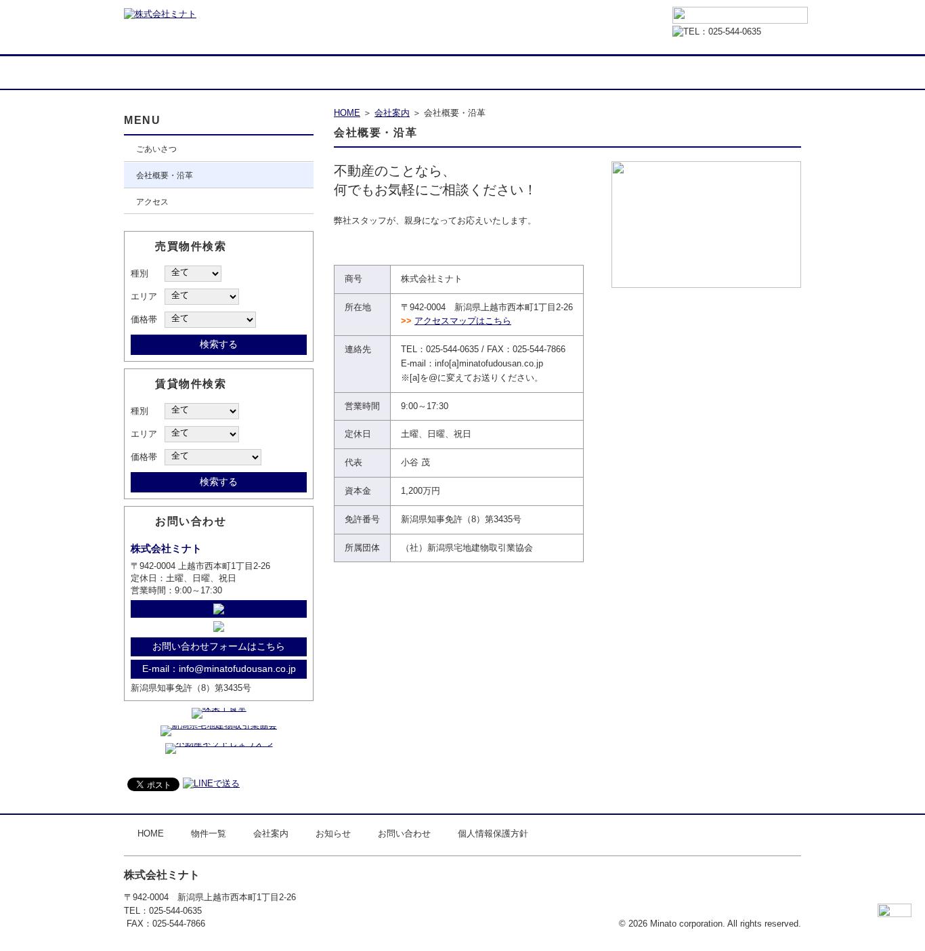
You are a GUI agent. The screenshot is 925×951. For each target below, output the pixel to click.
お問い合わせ (723, 71)
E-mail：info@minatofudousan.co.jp (219, 668)
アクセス (152, 202)
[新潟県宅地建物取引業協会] (218, 725)
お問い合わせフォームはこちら (218, 646)
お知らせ (567, 71)
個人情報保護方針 (493, 833)
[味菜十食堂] (219, 707)
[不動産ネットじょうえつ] (219, 743)
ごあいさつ (156, 149)
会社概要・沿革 (164, 175)
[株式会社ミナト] (160, 14)
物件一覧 (256, 71)
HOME (151, 71)
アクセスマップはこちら (462, 321)
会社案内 (412, 71)
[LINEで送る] (211, 783)
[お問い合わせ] (740, 16)
